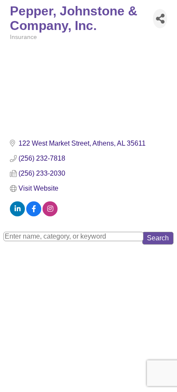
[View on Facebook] (33, 214)
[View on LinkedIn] (17, 214)
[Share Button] (160, 18)
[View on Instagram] (50, 214)
